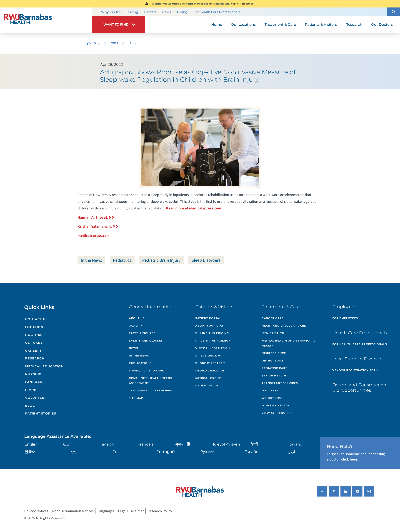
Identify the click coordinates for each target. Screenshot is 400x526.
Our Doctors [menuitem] (382, 24)
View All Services (277, 413)
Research (35, 358)
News (166, 12)
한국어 (30, 451)
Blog (97, 43)
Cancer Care (273, 318)
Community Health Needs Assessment (150, 381)
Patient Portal (208, 318)
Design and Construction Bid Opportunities (359, 387)
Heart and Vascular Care (284, 325)
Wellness (270, 390)
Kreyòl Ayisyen (226, 444)
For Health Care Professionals (217, 12)
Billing (182, 12)
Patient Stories (40, 413)
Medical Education (44, 366)
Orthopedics (273, 360)
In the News (91, 260)
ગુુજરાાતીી (182, 444)
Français (145, 444)
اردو (291, 451)
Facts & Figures (142, 333)
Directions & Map (210, 355)
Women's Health (276, 405)
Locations (35, 327)
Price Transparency (212, 340)
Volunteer (36, 398)
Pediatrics (122, 260)
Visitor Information (212, 348)
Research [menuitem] (354, 24)
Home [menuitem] (216, 24)
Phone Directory (210, 363)
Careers (150, 12)
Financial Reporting (146, 370)
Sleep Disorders (206, 260)
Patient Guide (207, 385)
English (31, 444)
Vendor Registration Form (355, 370)
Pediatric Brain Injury (161, 260)
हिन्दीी (254, 444)
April (132, 43)
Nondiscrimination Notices (73, 511)
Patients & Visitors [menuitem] (321, 24)
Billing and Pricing (212, 333)
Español (251, 451)
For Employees (345, 318)
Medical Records (210, 370)
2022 (114, 43)
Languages (36, 382)
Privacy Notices (36, 511)
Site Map (136, 398)
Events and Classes (146, 340)
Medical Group (208, 378)
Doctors (33, 335)
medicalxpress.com (94, 235)
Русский (207, 451)
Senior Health (274, 375)
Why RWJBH (111, 12)
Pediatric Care (274, 368)
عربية (66, 444)
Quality (135, 325)
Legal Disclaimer (131, 511)
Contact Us (36, 319)
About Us (137, 318)
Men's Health (273, 333)
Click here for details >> (243, 3)
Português (166, 451)
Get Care (34, 342)
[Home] (46, 20)
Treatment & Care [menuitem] (280, 24)
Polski (117, 451)
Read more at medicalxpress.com (193, 208)
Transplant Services (280, 383)
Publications (140, 363)
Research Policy (160, 511)
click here (349, 459)
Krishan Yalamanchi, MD (98, 226)
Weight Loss (272, 398)
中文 (72, 451)
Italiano (295, 444)
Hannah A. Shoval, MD (96, 217)
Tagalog (107, 444)
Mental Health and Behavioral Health (288, 343)
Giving (133, 12)
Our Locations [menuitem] (243, 24)
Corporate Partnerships (150, 390)
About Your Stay (209, 325)
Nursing (33, 374)
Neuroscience (274, 353)
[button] (393, 11)
